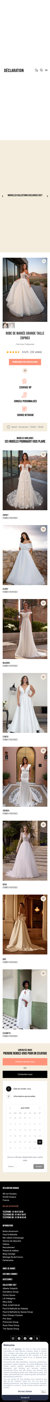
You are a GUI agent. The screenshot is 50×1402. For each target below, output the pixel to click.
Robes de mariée (9, 1268)
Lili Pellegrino (9, 1298)
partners (18, 1349)
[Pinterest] (19, 1338)
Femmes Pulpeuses (25, 344)
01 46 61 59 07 (20, 1214)
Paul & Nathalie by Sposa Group (18, 1312)
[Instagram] (13, 1338)
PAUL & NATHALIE (11, 1305)
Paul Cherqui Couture (13, 1315)
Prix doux (7, 1318)
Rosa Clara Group (11, 1325)
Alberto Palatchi (10, 1288)
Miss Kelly (7, 1302)
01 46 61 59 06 (17, 1212)
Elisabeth (7, 1033)
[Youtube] (31, 1338)
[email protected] (10, 1206)
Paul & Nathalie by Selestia (15, 1308)
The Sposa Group (11, 1328)
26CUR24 (6, 810)
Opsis (5, 884)
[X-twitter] (37, 1338)
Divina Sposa (9, 1295)
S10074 (5, 736)
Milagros (6, 663)
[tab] (25, 1061)
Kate (4, 959)
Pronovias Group (10, 1322)
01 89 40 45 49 (20, 1217)
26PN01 (5, 515)
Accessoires (7, 1279)
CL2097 (5, 589)
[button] (2, 196)
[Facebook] (25, 1338)
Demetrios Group (11, 1292)
